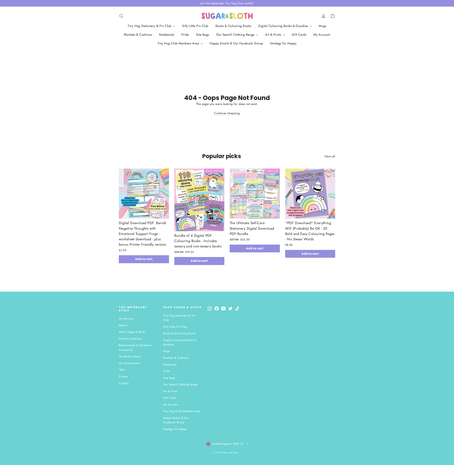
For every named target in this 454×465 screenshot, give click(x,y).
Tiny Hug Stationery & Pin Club (150, 26)
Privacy (123, 376)
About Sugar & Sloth (132, 332)
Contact (124, 383)
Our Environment (129, 363)
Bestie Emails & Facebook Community (135, 347)
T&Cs (122, 370)
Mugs (322, 26)
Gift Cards (299, 34)
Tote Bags (202, 34)
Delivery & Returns (130, 339)
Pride (185, 34)
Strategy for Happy (283, 43)
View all (330, 156)
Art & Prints (273, 34)
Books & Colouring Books (233, 26)
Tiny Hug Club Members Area (178, 43)
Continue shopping (227, 113)
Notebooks (166, 34)
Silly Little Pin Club (195, 26)
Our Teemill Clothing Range (235, 34)
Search (123, 325)
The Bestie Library (130, 356)
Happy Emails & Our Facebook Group (236, 43)
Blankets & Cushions (138, 34)
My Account (321, 34)
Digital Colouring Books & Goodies (283, 26)
